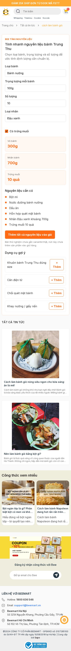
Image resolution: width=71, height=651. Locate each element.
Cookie (37, 18)
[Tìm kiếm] (18, 11)
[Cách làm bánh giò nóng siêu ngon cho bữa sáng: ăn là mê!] (35, 354)
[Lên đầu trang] (64, 647)
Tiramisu (28, 18)
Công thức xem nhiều (19, 475)
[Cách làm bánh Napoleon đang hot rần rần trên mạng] (53, 493)
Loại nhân (11, 111)
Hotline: (20, 599)
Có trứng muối (19, 131)
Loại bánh (11, 66)
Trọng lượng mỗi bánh (19, 81)
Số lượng (11, 96)
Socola (46, 18)
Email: (24, 605)
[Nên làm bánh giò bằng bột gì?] (35, 426)
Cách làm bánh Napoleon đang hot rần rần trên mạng (52, 510)
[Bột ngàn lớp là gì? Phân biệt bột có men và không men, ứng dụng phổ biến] (18, 493)
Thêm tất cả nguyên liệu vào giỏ (30, 234)
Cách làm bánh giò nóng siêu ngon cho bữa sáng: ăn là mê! (34, 383)
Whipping (18, 18)
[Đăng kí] (56, 575)
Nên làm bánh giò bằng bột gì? (22, 453)
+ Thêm (57, 265)
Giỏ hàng (68, 9)
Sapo (37, 637)
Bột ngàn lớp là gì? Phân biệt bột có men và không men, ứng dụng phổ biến (18, 510)
